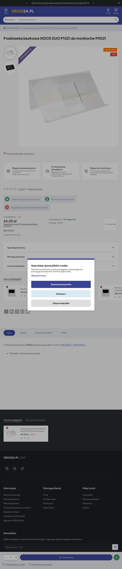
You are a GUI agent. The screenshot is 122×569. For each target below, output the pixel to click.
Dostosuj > (61, 294)
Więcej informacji (38, 275)
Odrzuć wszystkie (61, 303)
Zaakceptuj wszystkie (61, 284)
